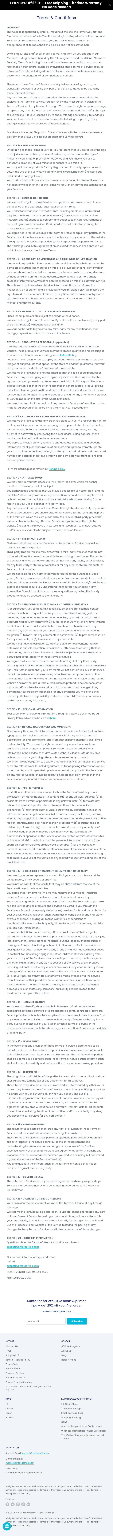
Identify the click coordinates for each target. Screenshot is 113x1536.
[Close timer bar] (110, 5)
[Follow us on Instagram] (18, 1504)
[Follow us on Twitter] (13, 1504)
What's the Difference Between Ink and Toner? (82, 1437)
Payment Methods (15, 1377)
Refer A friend (68, 1359)
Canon (9, 1408)
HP (7, 1404)
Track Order (12, 1364)
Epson (9, 1413)
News (64, 1422)
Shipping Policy (14, 1355)
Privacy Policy (13, 1368)
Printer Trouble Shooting (19, 1382)
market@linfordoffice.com (20, 1462)
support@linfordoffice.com (23, 1246)
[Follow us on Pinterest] (23, 1504)
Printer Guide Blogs (71, 1417)
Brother (10, 1417)
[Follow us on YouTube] (28, 1504)
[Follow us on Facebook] (7, 1504)
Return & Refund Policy (18, 1359)
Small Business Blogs (72, 1413)
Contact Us (12, 1346)
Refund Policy (68, 355)
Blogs (64, 1355)
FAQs (8, 1350)
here (53, 718)
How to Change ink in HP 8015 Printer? (81, 1426)
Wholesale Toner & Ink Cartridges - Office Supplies (28, 1388)
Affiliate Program (70, 1346)
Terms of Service (15, 1373)
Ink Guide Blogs (69, 1404)
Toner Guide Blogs (71, 1408)
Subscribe (77, 1321)
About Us (66, 1350)
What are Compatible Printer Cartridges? (83, 1430)
